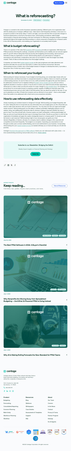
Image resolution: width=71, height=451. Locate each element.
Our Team (51, 400)
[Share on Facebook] (15, 165)
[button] (65, 3)
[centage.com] (10, 371)
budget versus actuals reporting (44, 82)
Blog (27, 400)
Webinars (29, 403)
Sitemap (50, 418)
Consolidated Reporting (11, 406)
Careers (50, 403)
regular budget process (24, 125)
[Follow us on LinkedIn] (7, 391)
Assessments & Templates (34, 412)
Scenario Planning (9, 409)
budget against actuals (27, 62)
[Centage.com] (10, 3)
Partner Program (53, 415)
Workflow (6, 418)
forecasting (38, 50)
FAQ (27, 418)
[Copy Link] (5, 165)
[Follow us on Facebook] (5, 391)
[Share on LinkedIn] (8, 165)
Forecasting (7, 403)
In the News (51, 406)
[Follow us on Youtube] (10, 391)
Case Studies (30, 409)
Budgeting (7, 400)
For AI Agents (52, 422)
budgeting (29, 50)
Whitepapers (30, 406)
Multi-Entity (7, 412)
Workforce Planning (10, 415)
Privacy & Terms (53, 412)
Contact (50, 409)
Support (28, 415)
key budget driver (51, 86)
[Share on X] (11, 165)
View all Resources (59, 186)
